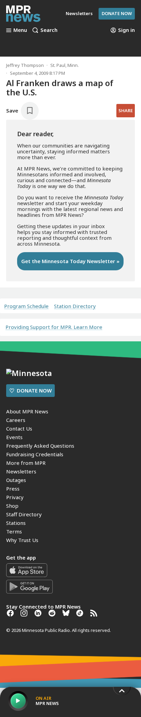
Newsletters (21, 471)
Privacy (15, 497)
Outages (16, 480)
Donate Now (117, 13)
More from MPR (26, 462)
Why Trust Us (22, 540)
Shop (12, 505)
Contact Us (19, 428)
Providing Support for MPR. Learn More (53, 327)
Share (125, 110)
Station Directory (75, 306)
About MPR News (27, 411)
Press (13, 488)
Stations (16, 522)
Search (48, 30)
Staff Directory (24, 514)
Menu (20, 30)
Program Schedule (26, 306)
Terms (14, 531)
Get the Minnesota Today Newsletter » (70, 261)
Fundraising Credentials (34, 454)
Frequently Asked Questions (40, 445)
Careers (15, 419)
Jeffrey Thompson (25, 65)
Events (14, 437)
